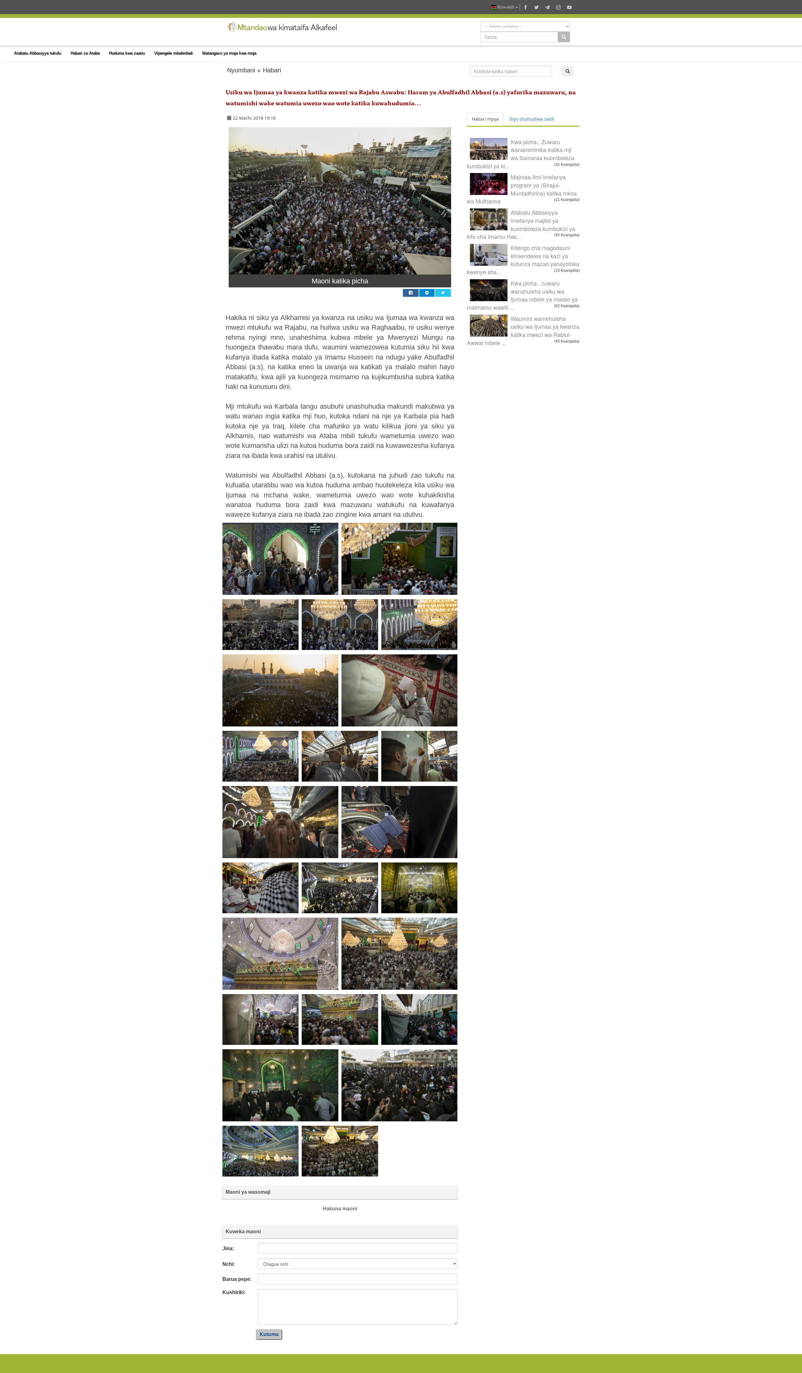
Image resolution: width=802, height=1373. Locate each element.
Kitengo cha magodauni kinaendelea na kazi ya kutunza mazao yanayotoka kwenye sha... (523, 260)
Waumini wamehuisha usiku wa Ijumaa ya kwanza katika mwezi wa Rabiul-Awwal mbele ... (523, 330)
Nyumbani (241, 70)
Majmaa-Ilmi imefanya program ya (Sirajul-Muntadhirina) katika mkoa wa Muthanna (522, 189)
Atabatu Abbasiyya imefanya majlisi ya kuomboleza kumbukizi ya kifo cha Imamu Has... (521, 224)
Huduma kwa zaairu (127, 53)
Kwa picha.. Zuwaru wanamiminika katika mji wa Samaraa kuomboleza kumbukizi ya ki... (520, 154)
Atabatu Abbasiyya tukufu (37, 53)
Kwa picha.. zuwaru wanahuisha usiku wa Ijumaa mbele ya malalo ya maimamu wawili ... (522, 295)
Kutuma (269, 1334)
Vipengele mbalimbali (173, 53)
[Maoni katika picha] (340, 201)
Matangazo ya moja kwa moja (229, 53)
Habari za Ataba (85, 53)
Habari (272, 70)
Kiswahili (506, 7)
